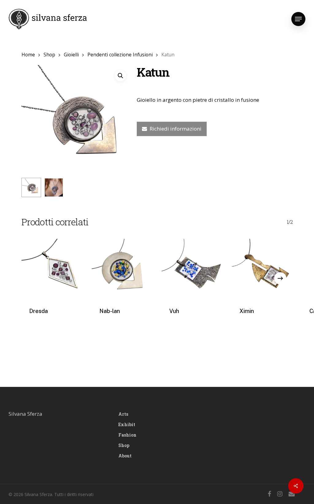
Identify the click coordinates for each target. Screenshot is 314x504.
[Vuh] (192, 269)
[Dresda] (51, 269)
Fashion (127, 435)
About (125, 456)
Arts (123, 414)
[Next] (280, 278)
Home (28, 54)
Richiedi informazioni (175, 128)
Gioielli (71, 54)
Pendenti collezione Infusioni (120, 54)
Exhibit (126, 424)
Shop (49, 54)
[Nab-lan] (122, 269)
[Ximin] (262, 269)
